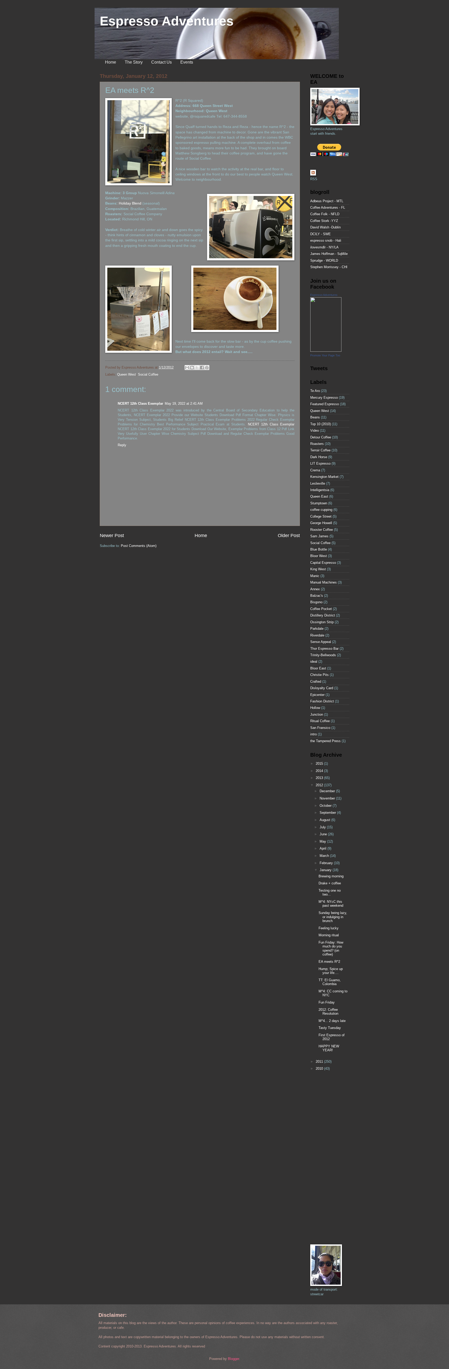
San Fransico (320, 728)
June (324, 834)
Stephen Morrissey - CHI (328, 267)
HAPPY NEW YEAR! (329, 1048)
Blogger (233, 1359)
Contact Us (161, 62)
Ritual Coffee (320, 721)
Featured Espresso (324, 404)
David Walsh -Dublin (325, 227)
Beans (315, 417)
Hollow (315, 708)
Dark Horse (318, 457)
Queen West (126, 374)
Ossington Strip (322, 622)
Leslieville (317, 483)
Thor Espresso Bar (324, 648)
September (328, 813)
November (328, 798)
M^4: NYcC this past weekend (331, 903)
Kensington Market (324, 477)
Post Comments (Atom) (138, 546)
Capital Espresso (323, 563)
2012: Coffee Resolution (328, 1011)
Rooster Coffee (321, 530)
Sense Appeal (320, 642)
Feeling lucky (329, 928)
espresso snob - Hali (325, 240)
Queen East (319, 496)
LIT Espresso (320, 463)
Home (110, 62)
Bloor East (318, 668)
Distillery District (322, 615)
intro (313, 734)
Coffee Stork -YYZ (324, 221)
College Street (321, 516)
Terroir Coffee (320, 450)
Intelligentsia (319, 490)
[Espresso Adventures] (325, 351)
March (325, 856)
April (323, 848)
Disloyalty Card (321, 688)
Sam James (319, 536)
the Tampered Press (325, 741)
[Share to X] (197, 367)
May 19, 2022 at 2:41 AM (184, 403)
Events (186, 62)
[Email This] (187, 367)
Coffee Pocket (321, 609)
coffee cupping (321, 510)
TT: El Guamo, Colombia (330, 982)
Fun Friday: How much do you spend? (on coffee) (331, 948)
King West (318, 569)
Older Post (289, 535)
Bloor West (318, 556)
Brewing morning (331, 876)
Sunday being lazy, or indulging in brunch (333, 917)
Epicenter (317, 695)
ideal (313, 661)
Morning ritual (329, 935)
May (323, 841)
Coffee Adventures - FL (327, 207)
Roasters (317, 444)
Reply (122, 445)
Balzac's (316, 596)
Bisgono (316, 602)
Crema (315, 470)
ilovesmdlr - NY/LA (324, 247)
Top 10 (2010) (320, 424)
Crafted (315, 681)
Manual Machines (323, 582)
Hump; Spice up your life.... (331, 971)
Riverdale (317, 635)
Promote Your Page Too (325, 355)
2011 (320, 1061)
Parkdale (316, 629)
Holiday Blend (130, 203)
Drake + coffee (330, 883)
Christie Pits (319, 675)
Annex (315, 589)
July (323, 827)
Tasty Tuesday (330, 1028)
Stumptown (318, 503)
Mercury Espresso (324, 397)
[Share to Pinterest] (206, 367)
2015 (320, 763)
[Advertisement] (325, 1157)
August (325, 820)
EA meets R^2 (329, 962)
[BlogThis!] (192, 367)
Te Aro (315, 391)
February (327, 863)
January (326, 870)
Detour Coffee (320, 437)
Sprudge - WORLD (324, 260)
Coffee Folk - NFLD (324, 214)
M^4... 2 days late (332, 1021)
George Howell (321, 523)
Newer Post (112, 535)
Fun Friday (327, 1002)
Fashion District (322, 701)
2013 (320, 778)
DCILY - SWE (320, 234)
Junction (316, 714)
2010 (320, 1068)
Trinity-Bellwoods (323, 655)
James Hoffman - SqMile (329, 254)
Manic (314, 576)
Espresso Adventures (167, 21)
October (326, 806)
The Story (134, 62)
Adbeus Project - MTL (326, 201)
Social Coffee (148, 374)
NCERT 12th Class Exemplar (140, 403)
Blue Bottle (318, 549)
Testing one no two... (330, 892)
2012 (320, 785)
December (328, 791)
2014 (320, 771)
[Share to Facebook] (201, 367)
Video (314, 430)
